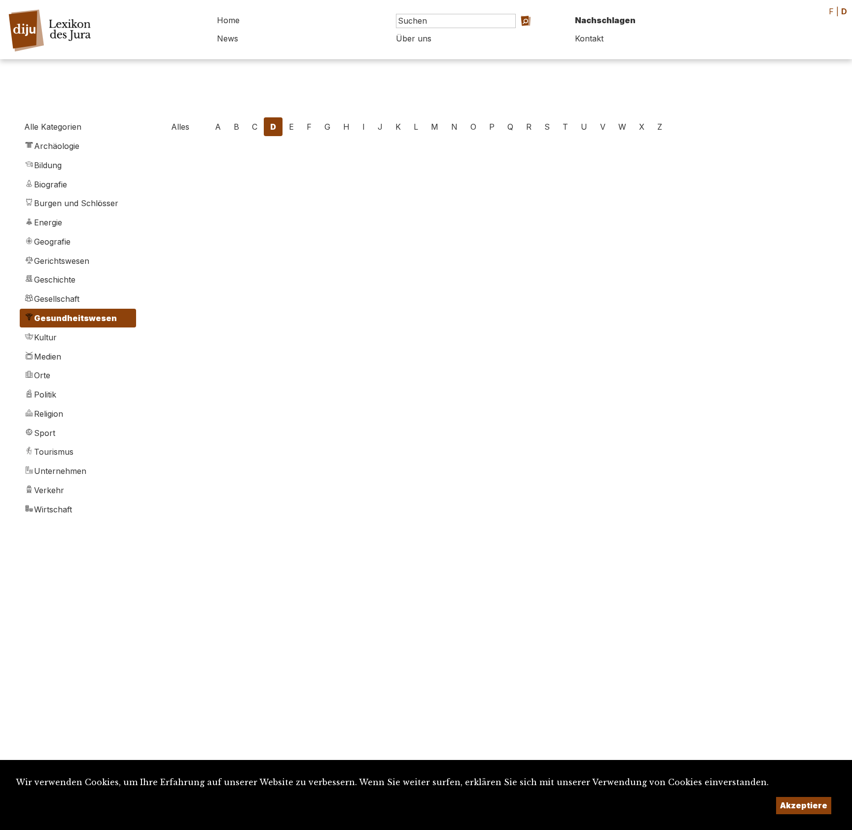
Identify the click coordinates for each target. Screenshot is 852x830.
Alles (180, 127)
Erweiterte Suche (517, 34)
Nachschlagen (605, 20)
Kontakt (589, 38)
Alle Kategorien (52, 127)
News (227, 38)
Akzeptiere (803, 805)
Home (228, 20)
